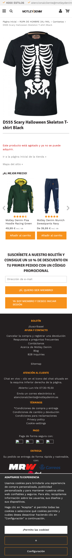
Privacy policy (36, 419)
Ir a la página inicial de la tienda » (24, 156)
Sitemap (36, 363)
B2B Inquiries (36, 354)
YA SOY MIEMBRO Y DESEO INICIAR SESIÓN (34, 303)
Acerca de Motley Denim (36, 347)
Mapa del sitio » (13, 164)
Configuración (36, 551)
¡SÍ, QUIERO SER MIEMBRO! (36, 290)
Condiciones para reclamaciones (36, 415)
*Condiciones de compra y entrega (36, 408)
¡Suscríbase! (36, 326)
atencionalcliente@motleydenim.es (36, 397)
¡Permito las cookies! (36, 529)
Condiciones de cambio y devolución (36, 412)
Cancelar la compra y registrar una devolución (36, 335)
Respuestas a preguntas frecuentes (36, 339)
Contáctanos (36, 343)
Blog (36, 350)
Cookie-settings (36, 423)
